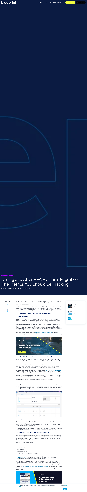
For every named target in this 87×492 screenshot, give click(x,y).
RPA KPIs (10, 275)
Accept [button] (65, 489)
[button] (63, 2)
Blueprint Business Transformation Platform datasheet (35, 466)
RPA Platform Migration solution (53, 370)
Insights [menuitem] (59, 2)
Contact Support (80, 2)
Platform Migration (5, 275)
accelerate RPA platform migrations (43, 332)
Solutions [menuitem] (41, 2)
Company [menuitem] (52, 2)
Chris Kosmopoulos (6, 288)
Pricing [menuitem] (47, 2)
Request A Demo (70, 2)
